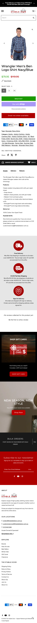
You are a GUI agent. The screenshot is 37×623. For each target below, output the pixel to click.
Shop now (18, 412)
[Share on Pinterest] (16, 155)
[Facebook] (14, 477)
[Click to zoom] (32, 29)
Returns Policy (6, 569)
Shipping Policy (6, 566)
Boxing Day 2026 (17, 139)
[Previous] (3, 3)
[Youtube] (18, 477)
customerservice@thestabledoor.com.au (15, 524)
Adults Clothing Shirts (19, 136)
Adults (10, 134)
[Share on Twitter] (12, 155)
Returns (21, 170)
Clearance (5, 557)
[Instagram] (22, 477)
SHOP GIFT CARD (18, 374)
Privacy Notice (6, 571)
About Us (4, 585)
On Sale (32, 141)
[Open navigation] (5, 11)
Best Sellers (5, 549)
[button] (18, 319)
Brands (4, 544)
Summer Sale (28, 143)
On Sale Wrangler (8, 143)
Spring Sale (19, 143)
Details (5, 171)
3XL (14, 90)
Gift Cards (5, 554)
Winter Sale (5, 552)
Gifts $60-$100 (23, 141)
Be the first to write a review (18, 320)
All (29, 136)
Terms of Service (7, 574)
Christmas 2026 (12, 141)
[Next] (33, 3)
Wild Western (6, 145)
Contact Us (5, 577)
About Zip (5, 579)
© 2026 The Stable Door (9, 618)
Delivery (13, 170)
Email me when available (18, 116)
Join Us (4, 582)
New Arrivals (5, 546)
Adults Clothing (19, 134)
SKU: (3, 150)
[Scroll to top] (32, 617)
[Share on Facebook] (8, 155)
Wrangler (15, 145)
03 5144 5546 (7, 527)
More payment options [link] (19, 109)
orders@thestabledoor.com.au (12, 520)
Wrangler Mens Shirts (12, 131)
